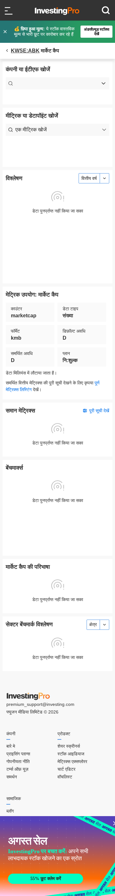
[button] (60, 32)
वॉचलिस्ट (64, 776)
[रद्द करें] (6, 31)
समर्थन (11, 776)
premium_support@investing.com (40, 704)
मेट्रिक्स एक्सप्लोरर (72, 761)
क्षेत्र (93, 624)
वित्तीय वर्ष (89, 178)
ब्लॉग (10, 811)
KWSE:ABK (25, 50)
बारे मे (10, 746)
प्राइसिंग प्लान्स (18, 753)
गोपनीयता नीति (18, 761)
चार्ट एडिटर (66, 769)
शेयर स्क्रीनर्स (68, 746)
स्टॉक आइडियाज (70, 753)
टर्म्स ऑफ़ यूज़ (17, 769)
